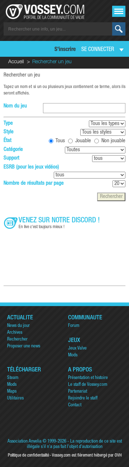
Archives (14, 332)
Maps (11, 391)
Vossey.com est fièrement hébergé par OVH (86, 455)
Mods (72, 355)
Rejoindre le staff (82, 398)
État (7, 140)
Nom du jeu (15, 106)
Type (8, 123)
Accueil (16, 62)
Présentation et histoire (88, 378)
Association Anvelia (25, 441)
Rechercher (17, 339)
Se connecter (97, 50)
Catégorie (13, 149)
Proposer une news (23, 346)
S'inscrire (65, 50)
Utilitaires (15, 398)
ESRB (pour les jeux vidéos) (31, 167)
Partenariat (77, 391)
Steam (12, 378)
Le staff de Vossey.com (87, 385)
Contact (74, 405)
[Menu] (118, 11)
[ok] (118, 29)
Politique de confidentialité (28, 455)
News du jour (18, 326)
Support (11, 158)
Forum (73, 326)
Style (9, 132)
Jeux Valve (77, 348)
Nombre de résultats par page (34, 183)
